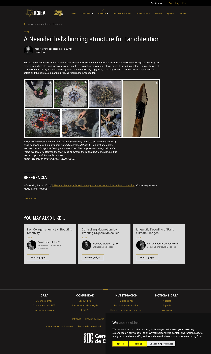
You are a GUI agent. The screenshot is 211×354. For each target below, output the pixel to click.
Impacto (102, 13)
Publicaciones (125, 300)
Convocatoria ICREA (122, 13)
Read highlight (38, 257)
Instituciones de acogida (85, 305)
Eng (177, 3)
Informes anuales (44, 310)
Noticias (158, 13)
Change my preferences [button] (161, 343)
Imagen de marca (94, 318)
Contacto (183, 13)
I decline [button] (138, 343)
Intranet (158, 3)
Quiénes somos (143, 13)
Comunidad (86, 13)
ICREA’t (85, 310)
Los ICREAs (85, 300)
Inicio (73, 13)
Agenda (170, 13)
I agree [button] (120, 343)
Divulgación (167, 310)
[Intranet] (152, 3)
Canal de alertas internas (59, 326)
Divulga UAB (30, 198)
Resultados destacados (126, 305)
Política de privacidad (89, 326)
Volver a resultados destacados (45, 24)
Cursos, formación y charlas (126, 310)
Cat (170, 3)
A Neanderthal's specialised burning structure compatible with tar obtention (93, 185)
